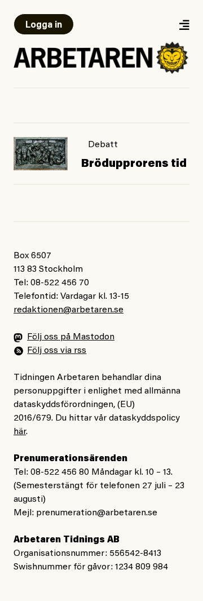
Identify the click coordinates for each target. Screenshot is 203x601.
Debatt (103, 144)
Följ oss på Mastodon (70, 337)
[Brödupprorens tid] (41, 153)
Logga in (43, 25)
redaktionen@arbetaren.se (68, 310)
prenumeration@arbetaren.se (96, 513)
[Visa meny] (183, 24)
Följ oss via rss (56, 350)
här (20, 431)
